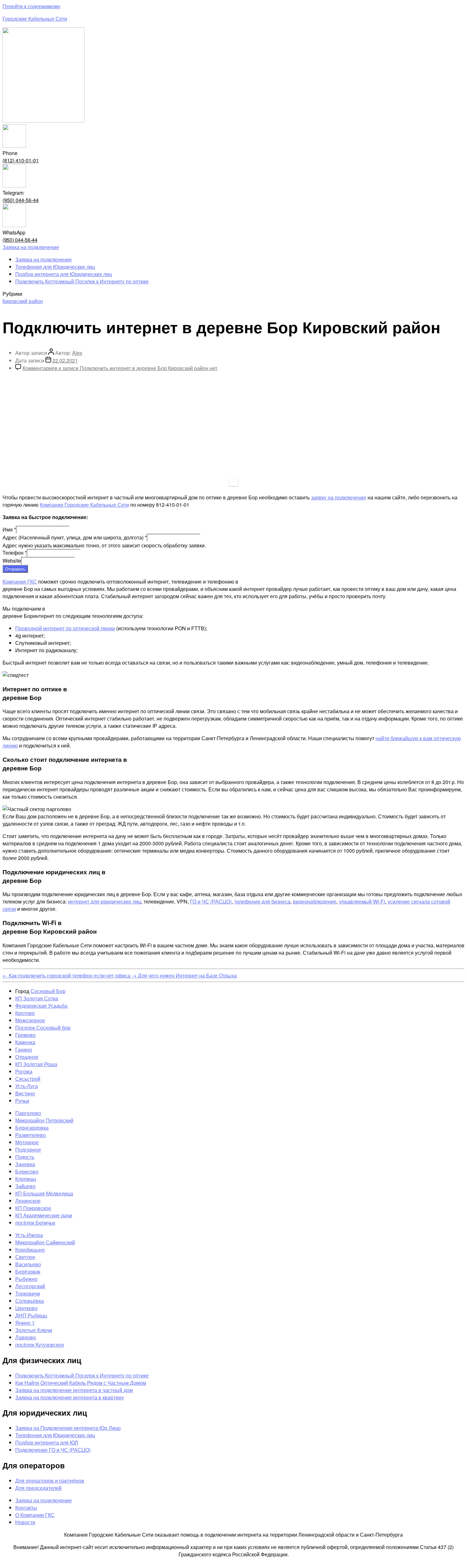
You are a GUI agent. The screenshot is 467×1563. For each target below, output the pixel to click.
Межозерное (30, 1020)
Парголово (28, 1113)
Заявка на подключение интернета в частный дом (74, 1390)
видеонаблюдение (314, 901)
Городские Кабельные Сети (35, 18)
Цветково (26, 1308)
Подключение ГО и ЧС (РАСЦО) (53, 1449)
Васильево (28, 1264)
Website (12, 560)
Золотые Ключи (33, 1330)
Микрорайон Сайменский (45, 1242)
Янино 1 (25, 1322)
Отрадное (26, 1056)
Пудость (24, 1156)
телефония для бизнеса (262, 901)
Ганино (23, 1049)
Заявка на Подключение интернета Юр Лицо (68, 1427)
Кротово (25, 1013)
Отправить (15, 569)
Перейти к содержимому (31, 6)
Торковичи (27, 1293)
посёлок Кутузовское (39, 1344)
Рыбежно (26, 1278)
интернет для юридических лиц (104, 901)
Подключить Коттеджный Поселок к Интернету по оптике (82, 281)
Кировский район (23, 301)
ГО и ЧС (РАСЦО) (211, 901)
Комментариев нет (120, 368)
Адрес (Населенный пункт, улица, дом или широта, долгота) (75, 537)
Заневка (25, 1164)
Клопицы (25, 1178)
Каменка (25, 1042)
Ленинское (28, 1200)
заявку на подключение (338, 497)
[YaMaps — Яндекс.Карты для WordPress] (233, 482)
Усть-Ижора (29, 1235)
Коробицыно (30, 1249)
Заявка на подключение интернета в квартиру (69, 1397)
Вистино (25, 1093)
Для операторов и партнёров (49, 1480)
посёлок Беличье (35, 1222)
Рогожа (23, 1071)
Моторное (27, 1142)
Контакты (26, 1507)
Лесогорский (30, 1286)
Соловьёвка (29, 1300)
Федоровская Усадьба (41, 1005)
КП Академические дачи (43, 1215)
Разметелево (30, 1135)
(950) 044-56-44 (21, 200)
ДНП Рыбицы (31, 1315)
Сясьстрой (27, 1078)
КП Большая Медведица (44, 1193)
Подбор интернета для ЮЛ (46, 1442)
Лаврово (25, 1337)
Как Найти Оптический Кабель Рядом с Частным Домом (80, 1382)
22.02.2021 (65, 360)
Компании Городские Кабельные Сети (84, 504)
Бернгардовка (32, 1127)
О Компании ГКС (35, 1515)
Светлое (25, 1257)
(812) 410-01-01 (21, 160)
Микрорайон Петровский (44, 1120)
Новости (25, 1522)
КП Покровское (33, 1208)
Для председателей (38, 1488)
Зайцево (25, 1186)
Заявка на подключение (43, 259)
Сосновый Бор (47, 991)
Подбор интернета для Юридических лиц (63, 274)
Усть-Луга (26, 1086)
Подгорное (28, 1149)
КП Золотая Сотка (36, 998)
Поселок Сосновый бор (43, 1027)
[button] (31, 247)
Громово (25, 1035)
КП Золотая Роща (36, 1064)
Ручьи (22, 1100)
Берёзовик (27, 1271)
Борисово (26, 1171)
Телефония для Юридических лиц (55, 266)
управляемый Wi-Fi (362, 901)
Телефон (15, 552)
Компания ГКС (20, 581)
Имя (9, 529)
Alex (77, 352)
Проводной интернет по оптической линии (65, 628)
